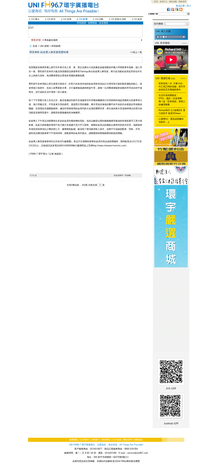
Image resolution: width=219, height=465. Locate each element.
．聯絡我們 (181, 2)
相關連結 (138, 439)
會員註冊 (180, 5)
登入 (189, 5)
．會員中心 (162, 2)
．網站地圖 (172, 2)
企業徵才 (95, 439)
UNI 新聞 (44, 46)
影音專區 (103, 23)
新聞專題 (92, 23)
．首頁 (155, 2)
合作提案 (116, 439)
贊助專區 (106, 439)
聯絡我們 (127, 439)
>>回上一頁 (136, 52)
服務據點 (73, 439)
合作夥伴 (84, 439)
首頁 (35, 46)
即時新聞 (81, 23)
